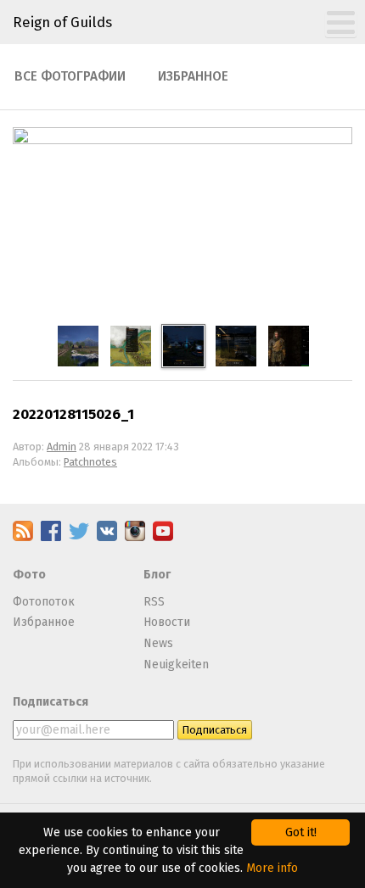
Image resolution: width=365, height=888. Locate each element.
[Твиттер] (79, 537)
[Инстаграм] (135, 537)
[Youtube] (163, 537)
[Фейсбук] (51, 537)
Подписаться (50, 702)
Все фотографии (70, 76)
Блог (157, 574)
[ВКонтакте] (107, 537)
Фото (29, 574)
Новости (166, 622)
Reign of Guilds (62, 22)
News (158, 643)
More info (272, 868)
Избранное (193, 76)
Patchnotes (90, 461)
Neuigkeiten (176, 664)
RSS (154, 602)
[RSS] (23, 537)
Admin (61, 446)
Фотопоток (44, 602)
